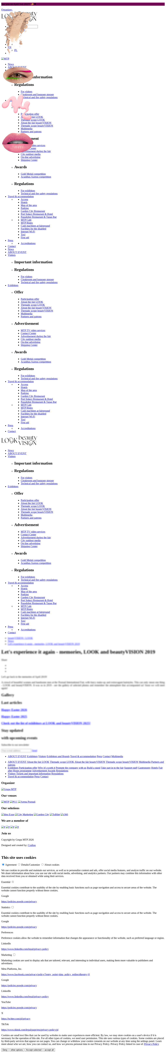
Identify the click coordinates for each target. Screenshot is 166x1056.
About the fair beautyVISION (36, 509)
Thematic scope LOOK (33, 506)
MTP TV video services (33, 330)
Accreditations (28, 428)
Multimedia (26, 515)
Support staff (130, 767)
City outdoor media (31, 339)
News (11, 450)
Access (24, 384)
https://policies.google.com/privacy (19, 901)
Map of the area (29, 390)
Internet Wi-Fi (28, 416)
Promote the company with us (71, 767)
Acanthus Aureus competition (36, 361)
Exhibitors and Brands (58, 756)
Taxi (23, 419)
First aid (25, 422)
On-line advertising (30, 342)
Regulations (62, 770)
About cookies (51, 864)
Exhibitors (13, 486)
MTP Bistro (27, 407)
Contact (12, 431)
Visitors (12, 456)
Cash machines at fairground (35, 410)
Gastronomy (144, 767)
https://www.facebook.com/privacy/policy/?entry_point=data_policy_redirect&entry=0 (45, 974)
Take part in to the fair (112, 767)
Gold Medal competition (33, 358)
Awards (51, 770)
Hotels (24, 387)
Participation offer (30, 500)
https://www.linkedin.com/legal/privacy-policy (25, 949)
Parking (25, 393)
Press (10, 425)
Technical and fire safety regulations (39, 378)
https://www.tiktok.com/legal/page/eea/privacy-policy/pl (29, 1029)
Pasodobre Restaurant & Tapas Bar (39, 402)
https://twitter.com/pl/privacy (15, 1018)
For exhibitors (28, 375)
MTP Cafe (26, 405)
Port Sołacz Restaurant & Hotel (37, 399)
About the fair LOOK (32, 503)
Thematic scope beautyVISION (37, 512)
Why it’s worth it (46, 767)
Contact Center (28, 333)
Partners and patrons (31, 316)
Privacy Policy (151, 1044)
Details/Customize (30, 864)
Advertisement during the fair (36, 336)
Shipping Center (29, 345)
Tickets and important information (33, 773)
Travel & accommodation (21, 381)
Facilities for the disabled (33, 413)
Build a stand (93, 767)
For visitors (26, 477)
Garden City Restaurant (33, 396)
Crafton (32, 845)
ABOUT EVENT (17, 453)
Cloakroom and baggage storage (37, 480)
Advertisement (39, 770)
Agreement (11, 864)
